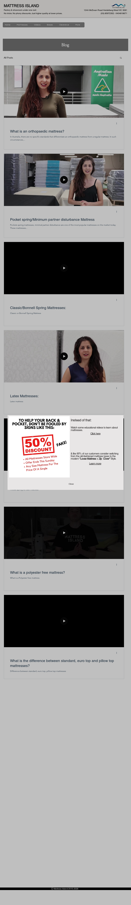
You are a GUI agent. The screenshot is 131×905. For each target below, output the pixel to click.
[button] (71, 484)
